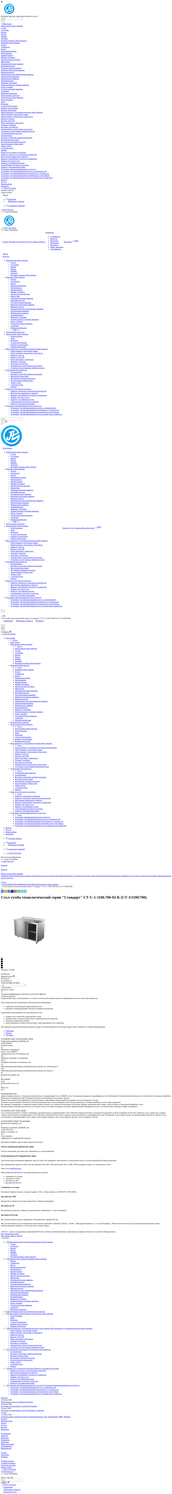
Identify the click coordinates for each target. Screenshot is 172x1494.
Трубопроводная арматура (25, 773)
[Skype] (22, 891)
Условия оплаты (7, 1461)
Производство (6, 1421)
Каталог (4, 1419)
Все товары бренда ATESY (11, 1236)
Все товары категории (10, 1234)
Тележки (29, 884)
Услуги (4, 1425)
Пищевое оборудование (24, 670)
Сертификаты (6, 1446)
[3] (86, 964)
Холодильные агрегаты (29, 876)
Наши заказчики (7, 1444)
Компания (5, 1429)
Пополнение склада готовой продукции (17, 1402)
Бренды (4, 1427)
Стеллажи (5, 884)
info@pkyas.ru (8, 210)
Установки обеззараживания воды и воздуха (32, 817)
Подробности (6, 981)
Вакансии (5, 1438)
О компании (6, 1434)
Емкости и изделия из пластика (27, 796)
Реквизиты (5, 1440)
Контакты (5, 1442)
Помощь (4, 1457)
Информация (6, 1448)
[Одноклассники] (5, 891)
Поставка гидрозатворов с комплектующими (19, 1406)
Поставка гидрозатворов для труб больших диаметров (22, 1410)
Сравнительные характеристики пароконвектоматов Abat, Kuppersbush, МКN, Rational (35, 1417)
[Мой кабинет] (2, 614)
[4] (86, 966)
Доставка (9, 1035)
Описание (10, 1031)
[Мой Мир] (8, 891)
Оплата (8, 1033)
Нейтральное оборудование (26, 649)
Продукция (14, 642)
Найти (4, 1482)
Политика (5, 1455)
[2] (86, 961)
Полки (17, 884)
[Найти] (3, 21)
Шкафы (23, 884)
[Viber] (15, 891)
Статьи (4, 1413)
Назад (15, 640)
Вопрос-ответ (6, 1467)
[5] (86, 968)
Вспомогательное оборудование (45, 884)
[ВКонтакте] (2, 891)
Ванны (11, 884)
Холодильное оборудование (26, 729)
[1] (86, 959)
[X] (12, 891)
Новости (4, 1398)
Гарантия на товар (8, 1465)
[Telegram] (25, 891)
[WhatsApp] (18, 891)
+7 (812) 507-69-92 (9, 188)
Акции (3, 1423)
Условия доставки (8, 1463)
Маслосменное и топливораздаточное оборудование (36, 748)
